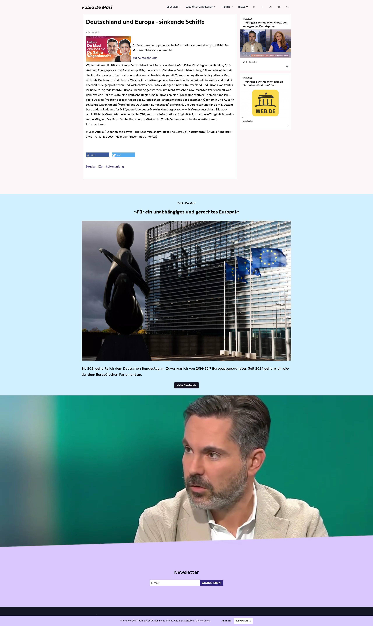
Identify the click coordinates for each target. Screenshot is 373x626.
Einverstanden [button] (243, 621)
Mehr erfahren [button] (203, 620)
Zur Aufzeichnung (145, 58)
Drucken (91, 166)
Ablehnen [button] (226, 621)
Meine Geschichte (186, 385)
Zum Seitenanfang (111, 166)
